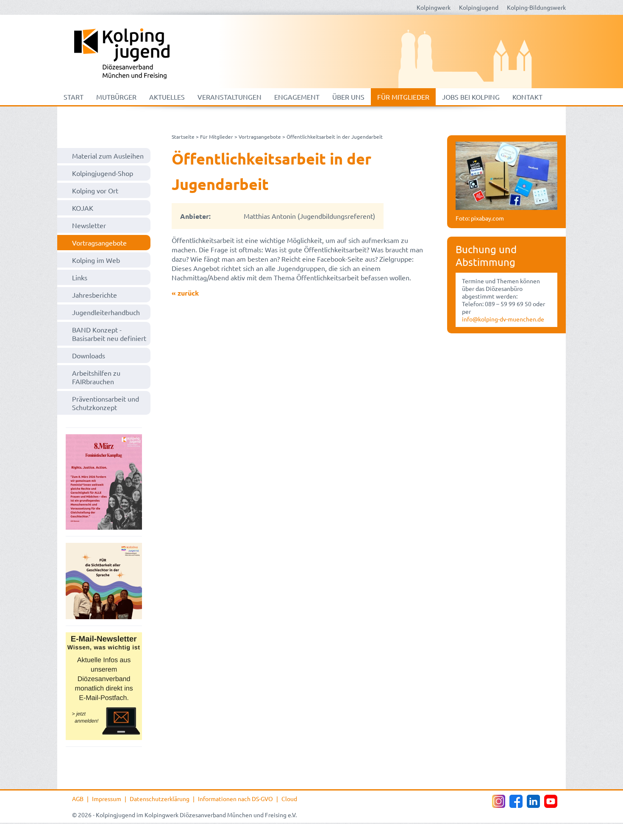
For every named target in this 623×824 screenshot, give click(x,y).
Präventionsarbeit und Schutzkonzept (105, 402)
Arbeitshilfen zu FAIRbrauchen (96, 377)
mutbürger (116, 96)
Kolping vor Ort (95, 190)
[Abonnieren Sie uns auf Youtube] (550, 801)
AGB (77, 798)
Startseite (183, 136)
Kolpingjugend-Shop (102, 173)
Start (73, 96)
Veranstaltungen (229, 96)
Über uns (348, 96)
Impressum (106, 798)
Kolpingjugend (478, 7)
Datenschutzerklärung (159, 798)
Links (79, 277)
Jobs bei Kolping (471, 96)
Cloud (289, 798)
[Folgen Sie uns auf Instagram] (498, 801)
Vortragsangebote (99, 242)
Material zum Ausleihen (108, 155)
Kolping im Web (96, 260)
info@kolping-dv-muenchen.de (503, 319)
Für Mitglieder (403, 96)
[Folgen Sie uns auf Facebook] (516, 801)
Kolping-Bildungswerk (536, 7)
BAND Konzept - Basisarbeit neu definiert (109, 333)
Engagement (297, 96)
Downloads (88, 355)
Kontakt (527, 96)
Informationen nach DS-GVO (235, 798)
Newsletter (89, 225)
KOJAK (82, 208)
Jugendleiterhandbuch (106, 312)
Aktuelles (167, 96)
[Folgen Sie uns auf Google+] (533, 801)
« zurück (185, 292)
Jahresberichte (94, 294)
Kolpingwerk (434, 7)
